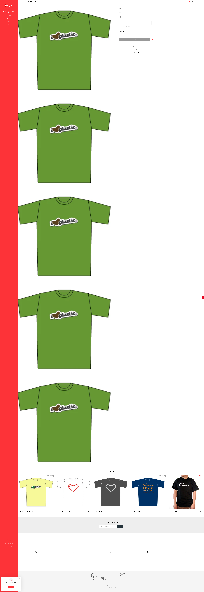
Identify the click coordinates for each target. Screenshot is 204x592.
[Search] (202, 2)
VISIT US (121, 571)
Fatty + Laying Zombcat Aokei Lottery (8, 12)
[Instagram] (5, 543)
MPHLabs (121, 8)
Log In (8, 24)
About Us (92, 573)
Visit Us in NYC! (9, 21)
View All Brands (103, 579)
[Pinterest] (10, 543)
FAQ (91, 574)
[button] (136, 14)
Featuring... (9, 18)
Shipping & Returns (94, 576)
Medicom (102, 576)
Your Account (93, 577)
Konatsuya (102, 578)
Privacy (92, 575)
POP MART (103, 575)
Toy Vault (9, 19)
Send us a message (113, 574)
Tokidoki (102, 577)
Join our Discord (9, 22)
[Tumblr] (12, 543)
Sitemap (92, 578)
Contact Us (92, 579)
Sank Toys (102, 574)
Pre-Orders (8, 15)
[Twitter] (8, 543)
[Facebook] (6, 543)
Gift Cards (8, 25)
